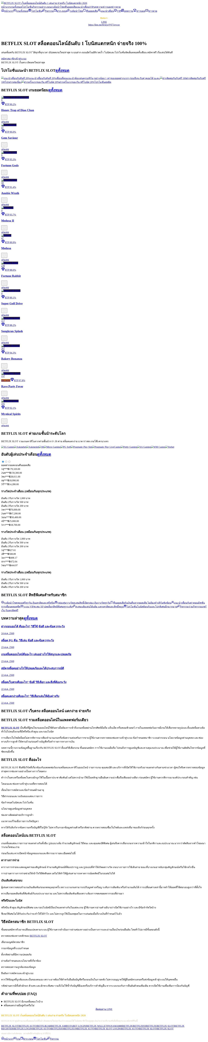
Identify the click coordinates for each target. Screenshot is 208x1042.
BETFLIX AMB (59, 1026)
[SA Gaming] (144, 447)
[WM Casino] (158, 447)
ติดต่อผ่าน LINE (104, 1009)
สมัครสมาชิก (8, 58)
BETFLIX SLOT (38, 936)
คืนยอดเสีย (70, 7)
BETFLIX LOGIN (23, 1028)
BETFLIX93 (139, 1026)
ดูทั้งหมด (62, 70)
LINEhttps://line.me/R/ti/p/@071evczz (104, 23)
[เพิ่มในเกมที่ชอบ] (4, 117)
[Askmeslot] (32, 447)
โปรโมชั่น (27, 7)
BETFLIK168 (44, 1026)
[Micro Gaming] (52, 447)
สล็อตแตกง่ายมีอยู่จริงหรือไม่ (19, 1005)
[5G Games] (7, 447)
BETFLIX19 (70, 1028)
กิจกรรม (37, 7)
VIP (91, 7)
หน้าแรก (5, 7)
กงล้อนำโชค (58, 7)
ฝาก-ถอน (46, 7)
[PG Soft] (66, 447)
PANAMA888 (115, 1026)
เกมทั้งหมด (16, 7)
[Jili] (41, 447)
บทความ (98, 7)
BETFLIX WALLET (96, 1026)
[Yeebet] (169, 447)
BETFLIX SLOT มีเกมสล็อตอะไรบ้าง (23, 1001)
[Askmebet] (20, 447)
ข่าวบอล (107, 7)
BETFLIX (127, 1026)
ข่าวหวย (116, 7)
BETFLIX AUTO (27, 1026)
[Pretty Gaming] (129, 447)
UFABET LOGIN (77, 1026)
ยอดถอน (14, 465)
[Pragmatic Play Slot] (81, 447)
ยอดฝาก (5, 465)
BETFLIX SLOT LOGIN (107, 1028)
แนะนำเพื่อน (83, 7)
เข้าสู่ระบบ (20, 58)
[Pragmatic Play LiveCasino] (106, 447)
